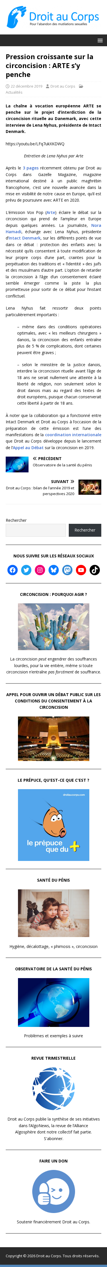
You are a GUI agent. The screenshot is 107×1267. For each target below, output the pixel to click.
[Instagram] (40, 570)
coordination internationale (73, 434)
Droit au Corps (63, 86)
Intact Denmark (25, 238)
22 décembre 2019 (26, 86)
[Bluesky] (54, 570)
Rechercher (16, 520)
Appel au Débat (28, 447)
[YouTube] (81, 570)
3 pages (31, 168)
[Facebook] (12, 570)
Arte (51, 212)
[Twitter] (26, 570)
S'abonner (53, 1138)
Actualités (14, 92)
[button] (99, 40)
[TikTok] (95, 570)
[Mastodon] (67, 570)
